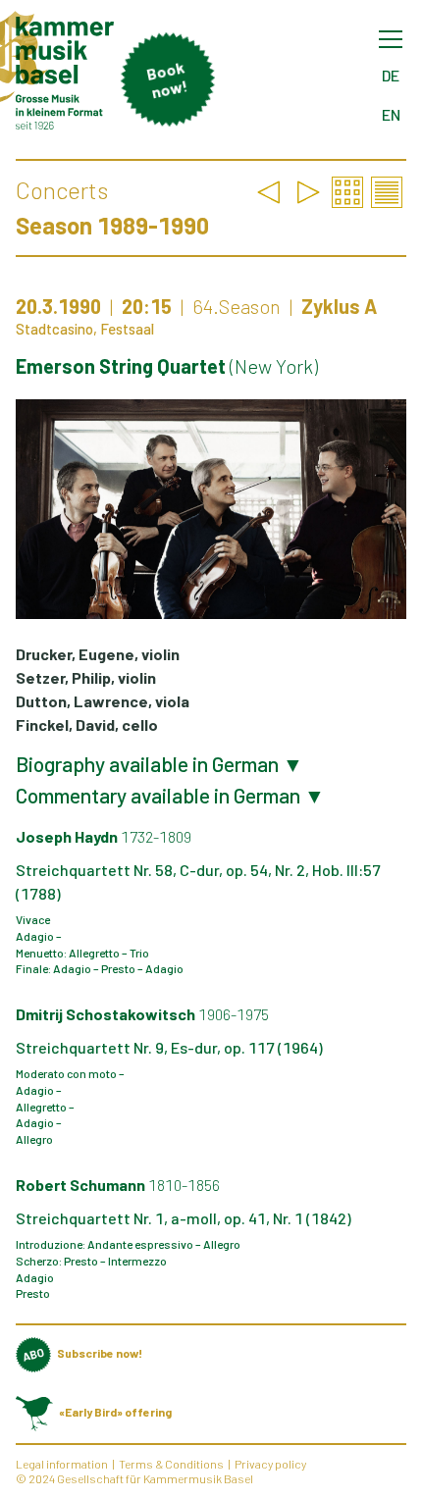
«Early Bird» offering (115, 1412)
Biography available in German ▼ (159, 764)
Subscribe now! (99, 1353)
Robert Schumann (118, 1184)
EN (391, 114)
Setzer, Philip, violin (86, 677)
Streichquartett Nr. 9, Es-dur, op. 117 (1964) (169, 1047)
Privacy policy (270, 1464)
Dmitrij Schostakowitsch (142, 1014)
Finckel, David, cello (87, 724)
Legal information (62, 1464)
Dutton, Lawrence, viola (102, 701)
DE (390, 75)
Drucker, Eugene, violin (98, 654)
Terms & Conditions (171, 1464)
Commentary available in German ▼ (170, 795)
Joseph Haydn (103, 836)
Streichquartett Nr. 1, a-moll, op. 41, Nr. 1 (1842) (183, 1218)
